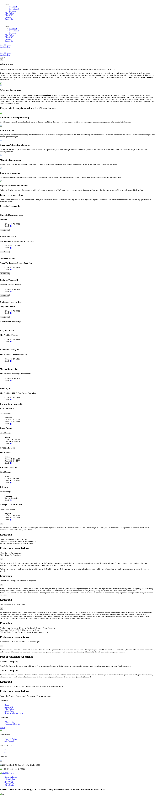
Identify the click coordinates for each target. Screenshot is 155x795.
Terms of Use (9, 783)
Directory (12, 11)
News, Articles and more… (14, 713)
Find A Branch (5, 45)
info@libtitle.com (8, 773)
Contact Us (9, 19)
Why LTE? (9, 15)
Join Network (9, 741)
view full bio (5, 230)
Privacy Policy (10, 779)
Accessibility (9, 781)
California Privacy (11, 777)
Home (7, 705)
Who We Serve (10, 13)
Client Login (9, 785)
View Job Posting (11, 739)
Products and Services (12, 724)
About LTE (13, 7)
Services (8, 17)
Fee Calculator (5, 47)
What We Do (9, 722)
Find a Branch (14, 9)
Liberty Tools (9, 711)
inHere (2, 728)
